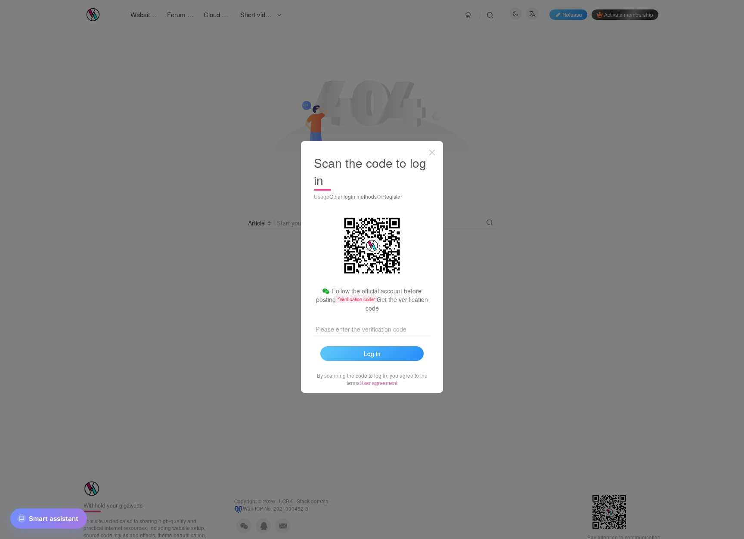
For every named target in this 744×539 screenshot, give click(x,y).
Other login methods (353, 196)
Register (392, 196)
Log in (372, 353)
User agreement (378, 382)
